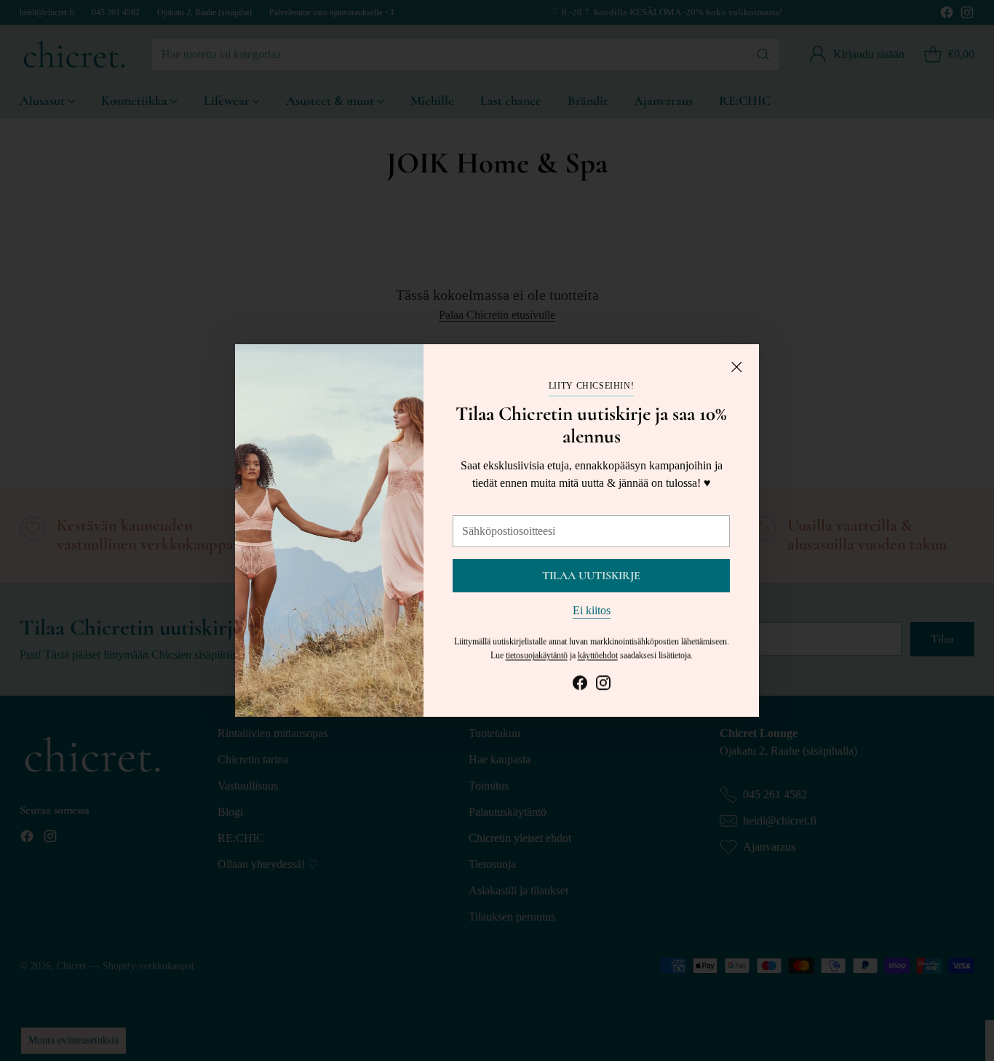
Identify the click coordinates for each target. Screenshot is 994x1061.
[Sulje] (736, 367)
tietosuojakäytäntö (537, 655)
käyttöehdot (598, 655)
